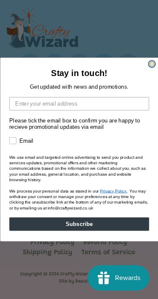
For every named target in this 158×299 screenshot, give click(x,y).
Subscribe (79, 224)
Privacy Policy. (113, 191)
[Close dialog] (151, 64)
